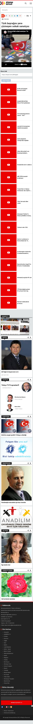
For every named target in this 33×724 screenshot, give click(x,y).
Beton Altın (17, 406)
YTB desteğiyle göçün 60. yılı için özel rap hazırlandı (23, 290)
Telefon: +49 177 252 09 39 (7, 623)
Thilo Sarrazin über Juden (22, 202)
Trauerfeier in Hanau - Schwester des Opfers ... (24, 189)
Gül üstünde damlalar (8, 599)
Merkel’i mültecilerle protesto (23, 302)
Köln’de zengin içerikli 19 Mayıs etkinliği (13, 435)
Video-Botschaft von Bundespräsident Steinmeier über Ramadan (23, 152)
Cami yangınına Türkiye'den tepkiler (23, 139)
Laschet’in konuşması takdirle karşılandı (23, 127)
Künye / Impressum (9, 710)
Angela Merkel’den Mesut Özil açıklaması (23, 102)
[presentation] (28, 337)
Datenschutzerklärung (9, 712)
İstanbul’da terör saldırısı (24, 164)
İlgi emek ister (5, 565)
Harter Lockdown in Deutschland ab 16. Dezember (23, 240)
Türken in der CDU (22, 227)
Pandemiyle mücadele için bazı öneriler (13, 502)
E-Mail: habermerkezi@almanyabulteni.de (11, 625)
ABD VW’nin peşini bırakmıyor (22, 177)
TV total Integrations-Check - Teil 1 (23, 114)
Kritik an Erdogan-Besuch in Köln (22, 89)
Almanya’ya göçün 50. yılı (24, 277)
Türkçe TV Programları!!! (10, 385)
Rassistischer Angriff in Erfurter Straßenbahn (24, 265)
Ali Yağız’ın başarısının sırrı (10, 372)
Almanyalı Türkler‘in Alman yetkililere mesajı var (24, 215)
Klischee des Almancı (20, 397)
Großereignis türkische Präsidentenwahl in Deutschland (24, 252)
